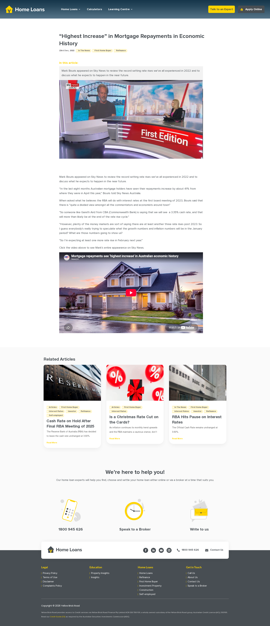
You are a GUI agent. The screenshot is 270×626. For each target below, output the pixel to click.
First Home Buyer (103, 50)
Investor (72, 411)
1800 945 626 (190, 549)
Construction (146, 590)
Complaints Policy (52, 586)
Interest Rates (56, 411)
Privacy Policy (50, 573)
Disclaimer (48, 581)
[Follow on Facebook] (145, 550)
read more (52, 443)
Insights (95, 577)
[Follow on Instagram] (169, 550)
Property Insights (100, 573)
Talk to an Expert (221, 9)
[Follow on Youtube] (161, 550)
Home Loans (69, 9)
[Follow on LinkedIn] (153, 550)
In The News (84, 50)
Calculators (94, 9)
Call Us (191, 573)
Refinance (121, 50)
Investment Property (150, 586)
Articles (53, 407)
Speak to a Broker (197, 586)
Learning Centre (119, 9)
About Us (193, 577)
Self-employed (147, 594)
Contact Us (216, 549)
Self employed (56, 415)
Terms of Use (50, 577)
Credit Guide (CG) (57, 617)
